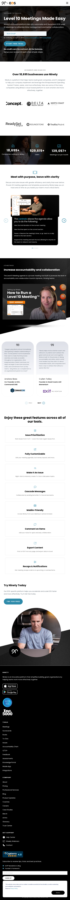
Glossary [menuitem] (6, 822)
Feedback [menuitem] (6, 754)
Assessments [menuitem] (8, 758)
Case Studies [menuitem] (8, 810)
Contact (9, 845)
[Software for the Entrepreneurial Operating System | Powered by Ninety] (9, 3)
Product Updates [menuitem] (9, 798)
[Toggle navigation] (67, 3)
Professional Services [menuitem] (11, 790)
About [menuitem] (5, 782)
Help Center (10, 837)
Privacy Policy (14, 888)
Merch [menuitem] (5, 814)
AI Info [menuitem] (5, 818)
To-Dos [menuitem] (5, 739)
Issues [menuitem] (5, 743)
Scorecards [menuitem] (7, 731)
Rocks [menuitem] (5, 735)
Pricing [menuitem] (5, 786)
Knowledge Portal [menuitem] (9, 762)
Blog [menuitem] (4, 794)
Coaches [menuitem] (6, 802)
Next (39, 403)
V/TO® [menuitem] (5, 751)
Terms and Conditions (32, 38)
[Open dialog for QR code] (10, 686)
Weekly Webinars (12, 841)
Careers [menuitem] (6, 806)
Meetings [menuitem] (6, 727)
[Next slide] (64, 220)
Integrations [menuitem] (7, 770)
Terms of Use (44, 897)
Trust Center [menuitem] (7, 826)
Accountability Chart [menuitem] (10, 747)
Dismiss (58, 892)
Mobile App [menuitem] (7, 766)
